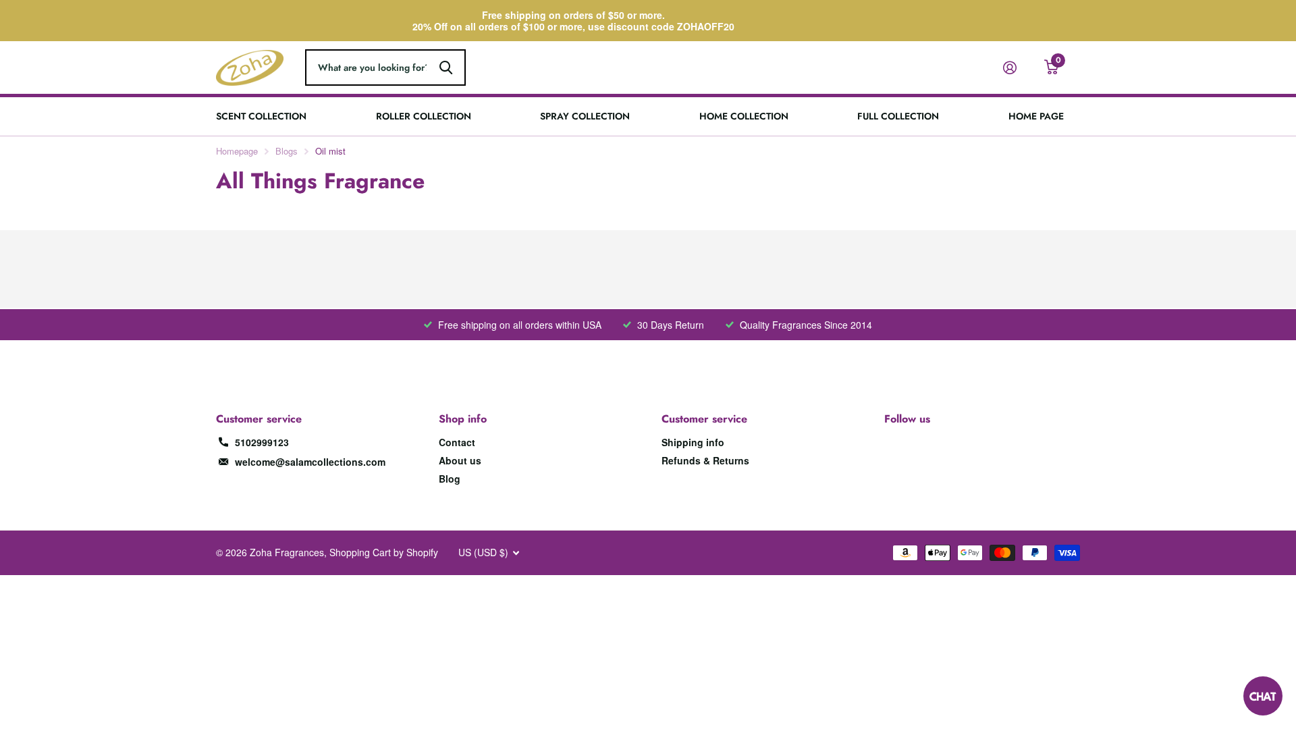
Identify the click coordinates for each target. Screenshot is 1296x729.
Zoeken (445, 67)
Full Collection (898, 116)
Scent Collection (261, 116)
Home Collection (743, 116)
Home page (1036, 116)
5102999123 (262, 442)
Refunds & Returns (705, 460)
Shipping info (693, 442)
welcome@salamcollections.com (310, 461)
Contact (457, 442)
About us (460, 460)
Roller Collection (423, 116)
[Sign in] (1014, 68)
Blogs (286, 150)
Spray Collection (585, 116)
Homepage (237, 150)
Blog (449, 478)
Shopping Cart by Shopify (383, 552)
